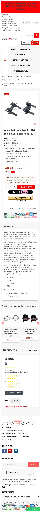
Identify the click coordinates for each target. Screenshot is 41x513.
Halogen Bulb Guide (9, 23)
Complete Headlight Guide (11, 28)
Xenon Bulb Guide (8, 21)
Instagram (16, 451)
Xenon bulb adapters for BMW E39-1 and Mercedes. (30, 331)
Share (14, 208)
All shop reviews (32, 350)
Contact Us (16, 30)
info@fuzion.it (21, 440)
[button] (20, 198)
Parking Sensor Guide (9, 26)
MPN (5, 145)
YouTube (10, 451)
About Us (5, 15)
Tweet (23, 208)
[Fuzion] (9, 39)
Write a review (15, 393)
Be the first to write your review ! (17, 406)
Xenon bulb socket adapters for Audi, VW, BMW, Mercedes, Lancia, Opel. (11, 332)
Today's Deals (6, 30)
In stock (6, 143)
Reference (7, 141)
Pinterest (33, 208)
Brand (6, 138)
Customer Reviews (8, 17)
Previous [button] (3, 323)
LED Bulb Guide (7, 19)
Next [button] (38, 323)
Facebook (4, 451)
